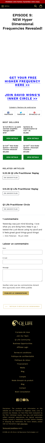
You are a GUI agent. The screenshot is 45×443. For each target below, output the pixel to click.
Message (6, 267)
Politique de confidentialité (22, 356)
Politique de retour (22, 360)
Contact (22, 388)
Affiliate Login (22, 347)
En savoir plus (11, 177)
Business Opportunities (22, 343)
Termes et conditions (22, 353)
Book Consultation (22, 392)
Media (22, 368)
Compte (22, 377)
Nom (4, 248)
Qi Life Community (22, 340)
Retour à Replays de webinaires (24, 306)
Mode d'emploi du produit (22, 380)
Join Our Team (22, 336)
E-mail (5, 258)
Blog (22, 371)
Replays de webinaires (26, 107)
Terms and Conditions (10, 428)
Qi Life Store (12, 432)
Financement (22, 364)
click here (23, 424)
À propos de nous (22, 332)
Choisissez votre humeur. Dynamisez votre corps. (22, 2)
